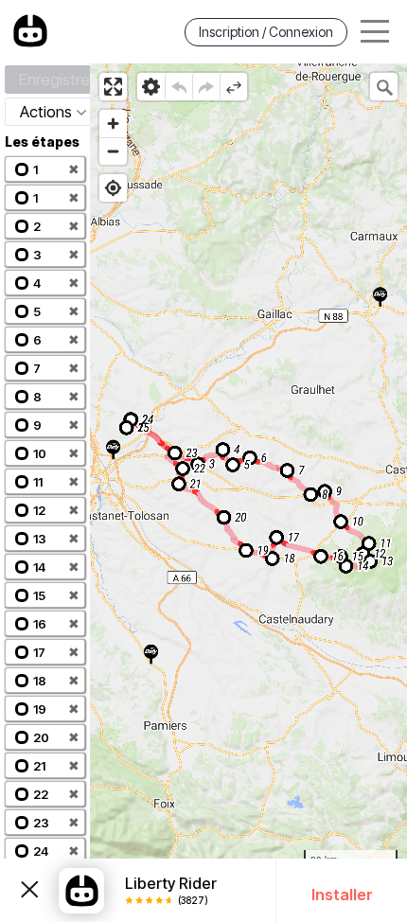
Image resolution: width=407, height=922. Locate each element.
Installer (342, 894)
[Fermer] (29, 890)
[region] (248, 492)
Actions (46, 111)
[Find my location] (113, 188)
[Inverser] (233, 86)
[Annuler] (178, 86)
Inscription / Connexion (266, 32)
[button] (45, 169)
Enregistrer (57, 79)
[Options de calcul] (151, 86)
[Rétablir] (206, 86)
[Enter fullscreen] (113, 86)
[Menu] (375, 31)
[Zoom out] (113, 151)
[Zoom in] (113, 123)
